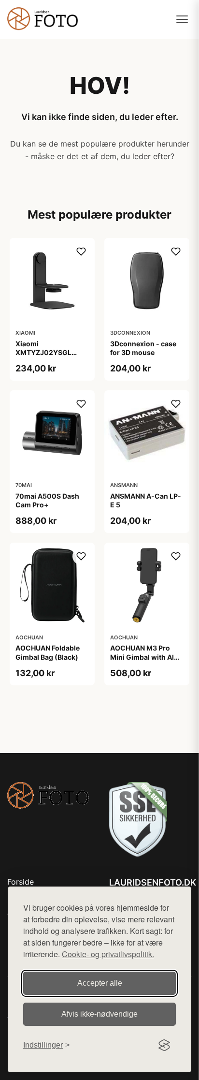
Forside (20, 882)
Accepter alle (99, 983)
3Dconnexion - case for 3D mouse (143, 348)
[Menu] (182, 19)
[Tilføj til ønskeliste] (81, 251)
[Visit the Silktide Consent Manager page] (164, 1045)
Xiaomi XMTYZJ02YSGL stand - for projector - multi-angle (51, 357)
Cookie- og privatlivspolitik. (108, 954)
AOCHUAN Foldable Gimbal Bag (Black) (47, 652)
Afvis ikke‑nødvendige (99, 1014)
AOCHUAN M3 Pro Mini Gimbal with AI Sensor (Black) (142, 656)
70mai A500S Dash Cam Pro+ (47, 500)
